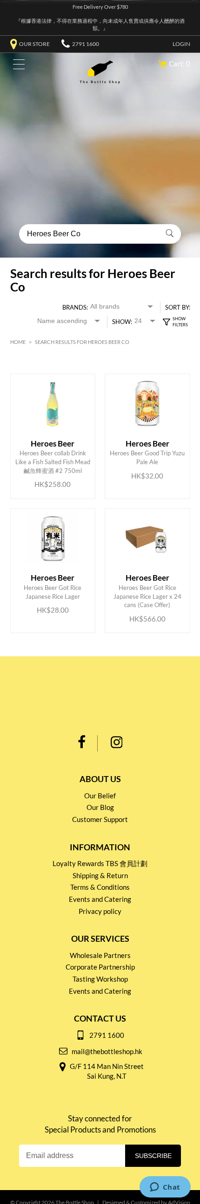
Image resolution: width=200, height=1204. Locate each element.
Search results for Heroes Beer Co (82, 342)
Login (181, 43)
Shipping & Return (100, 875)
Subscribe (153, 1155)
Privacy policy (100, 911)
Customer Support (100, 819)
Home (18, 342)
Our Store (34, 43)
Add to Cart (54, 454)
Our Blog (100, 807)
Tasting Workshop (100, 979)
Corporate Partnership (100, 967)
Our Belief (100, 795)
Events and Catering (100, 899)
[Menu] (16, 66)
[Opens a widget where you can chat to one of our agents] (165, 1187)
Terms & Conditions (100, 887)
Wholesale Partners (100, 955)
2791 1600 (85, 43)
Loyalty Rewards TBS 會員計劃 (100, 863)
